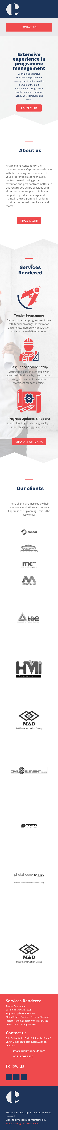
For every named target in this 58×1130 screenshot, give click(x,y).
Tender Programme (29, 315)
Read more (29, 221)
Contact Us (29, 27)
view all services (29, 442)
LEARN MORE (29, 108)
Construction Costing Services (21, 1024)
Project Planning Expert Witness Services (27, 1020)
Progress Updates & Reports (29, 419)
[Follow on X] (16, 1077)
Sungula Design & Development (22, 1123)
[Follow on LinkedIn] (24, 1077)
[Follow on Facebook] (9, 1077)
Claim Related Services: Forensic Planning (27, 1017)
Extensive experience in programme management (29, 61)
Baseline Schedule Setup (29, 367)
